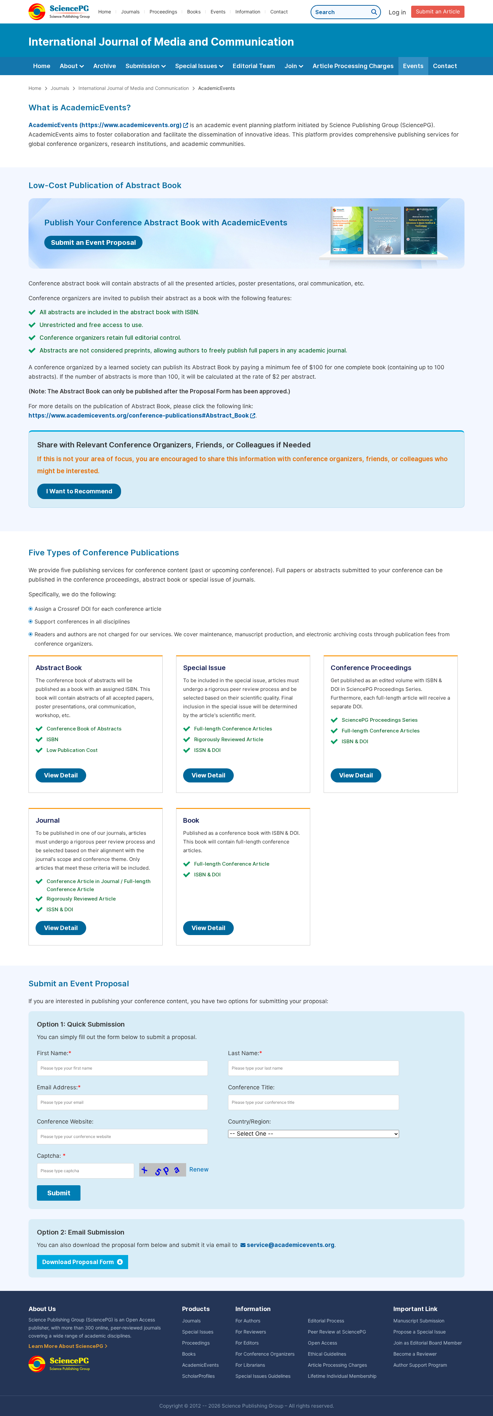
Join (291, 65)
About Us (42, 1308)
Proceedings (163, 11)
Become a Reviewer (415, 1354)
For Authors (247, 1320)
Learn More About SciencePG (66, 1346)
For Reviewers (250, 1332)
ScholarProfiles (198, 1376)
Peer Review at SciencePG (337, 1332)
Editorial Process (326, 1320)
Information (247, 11)
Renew (199, 1169)
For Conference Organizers (264, 1354)
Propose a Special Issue (419, 1332)
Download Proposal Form (78, 1262)
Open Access (322, 1343)
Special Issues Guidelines (262, 1376)
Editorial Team (254, 65)
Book (191, 820)
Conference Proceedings (371, 668)
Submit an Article (438, 11)
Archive (104, 65)
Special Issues (197, 65)
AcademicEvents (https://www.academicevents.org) (105, 125)
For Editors (247, 1343)
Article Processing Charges (353, 65)
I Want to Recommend (79, 491)
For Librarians (250, 1365)
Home (104, 11)
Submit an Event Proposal (93, 242)
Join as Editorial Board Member (427, 1343)
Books (194, 11)
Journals (130, 11)
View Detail (61, 775)
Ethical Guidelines (327, 1354)
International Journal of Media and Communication (133, 88)
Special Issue (204, 668)
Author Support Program (420, 1365)
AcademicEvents (200, 1365)
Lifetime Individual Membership (342, 1376)
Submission (143, 65)
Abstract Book (59, 668)
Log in (397, 12)
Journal (48, 820)
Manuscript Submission (418, 1320)
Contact (279, 11)
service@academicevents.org (289, 1245)
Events (218, 11)
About (69, 65)
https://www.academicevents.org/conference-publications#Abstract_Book (139, 415)
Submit (58, 1193)
